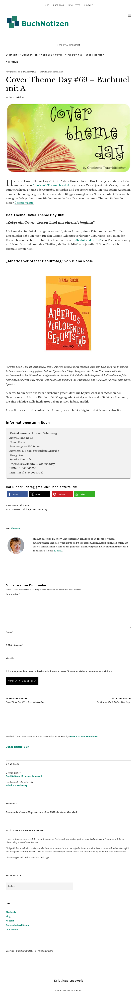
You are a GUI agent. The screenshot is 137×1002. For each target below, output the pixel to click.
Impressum (12, 929)
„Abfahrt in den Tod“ (87, 240)
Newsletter (74, 5)
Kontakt (88, 5)
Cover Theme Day (38, 509)
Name (9, 632)
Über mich (58, 5)
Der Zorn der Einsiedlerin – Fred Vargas (114, 700)
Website (10, 658)
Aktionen (46, 55)
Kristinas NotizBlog (16, 785)
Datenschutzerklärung (18, 925)
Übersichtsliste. (24, 202)
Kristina (20, 97)
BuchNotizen (30, 55)
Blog (46, 5)
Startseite (12, 55)
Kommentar (13, 594)
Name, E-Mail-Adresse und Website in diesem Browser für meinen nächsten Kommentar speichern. (61, 671)
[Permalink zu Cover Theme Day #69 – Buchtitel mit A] (68, 172)
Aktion (26, 509)
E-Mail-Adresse (14, 645)
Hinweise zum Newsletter (84, 736)
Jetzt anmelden (17, 747)
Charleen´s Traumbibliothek (51, 185)
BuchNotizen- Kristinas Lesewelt (24, 776)
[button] (17, 494)
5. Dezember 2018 (28, 72)
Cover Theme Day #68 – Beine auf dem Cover (25, 700)
